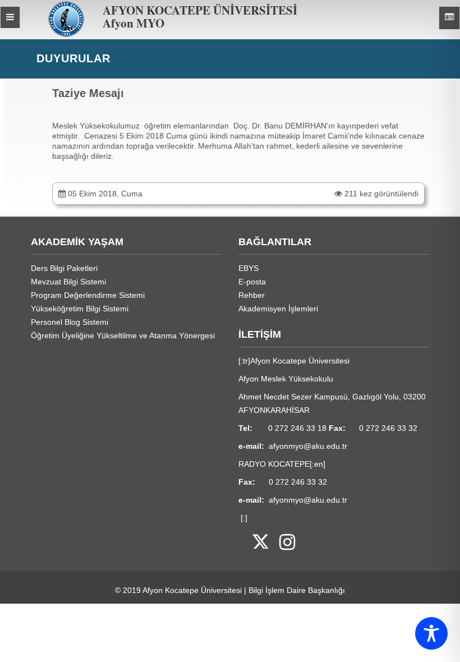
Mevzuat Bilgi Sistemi (68, 281)
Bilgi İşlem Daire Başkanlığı (297, 590)
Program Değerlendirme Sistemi (88, 295)
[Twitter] (253, 543)
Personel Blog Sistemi (69, 322)
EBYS (248, 268)
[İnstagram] (281, 543)
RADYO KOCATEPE (274, 463)
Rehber (251, 295)
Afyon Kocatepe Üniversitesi (192, 590)
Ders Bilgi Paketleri (64, 268)
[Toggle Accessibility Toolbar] (431, 633)
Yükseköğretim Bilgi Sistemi (79, 308)
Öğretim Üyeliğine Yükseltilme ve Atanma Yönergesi (123, 335)
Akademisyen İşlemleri (278, 308)
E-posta (252, 281)
